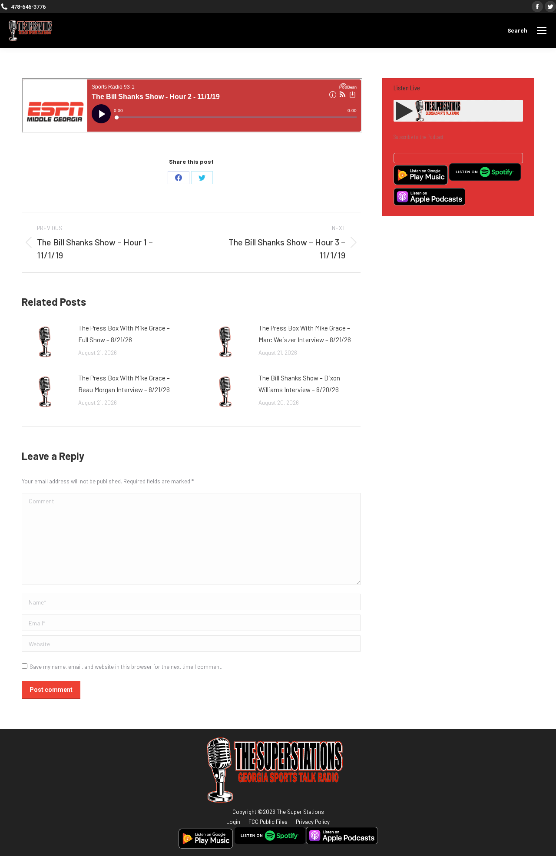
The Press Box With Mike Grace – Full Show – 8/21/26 (124, 334)
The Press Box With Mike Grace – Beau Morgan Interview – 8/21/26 (124, 383)
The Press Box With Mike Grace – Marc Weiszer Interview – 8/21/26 (304, 334)
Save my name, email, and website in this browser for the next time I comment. (126, 666)
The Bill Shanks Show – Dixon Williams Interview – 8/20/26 (299, 383)
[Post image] (46, 341)
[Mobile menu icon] (541, 30)
